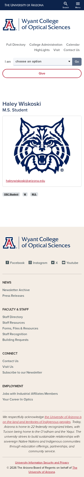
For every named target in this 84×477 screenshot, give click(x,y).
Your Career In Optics (17, 399)
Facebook (17, 263)
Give (42, 73)
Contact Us (72, 50)
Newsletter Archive (16, 290)
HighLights (42, 50)
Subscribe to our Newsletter (22, 372)
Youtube (72, 263)
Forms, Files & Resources (20, 328)
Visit (56, 50)
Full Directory (15, 45)
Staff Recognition (14, 334)
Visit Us (7, 367)
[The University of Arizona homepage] (24, 5)
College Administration (45, 45)
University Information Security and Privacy (42, 462)
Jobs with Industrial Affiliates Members (30, 394)
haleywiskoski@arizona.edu (25, 181)
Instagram (40, 263)
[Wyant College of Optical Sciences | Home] (42, 24)
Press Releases (13, 296)
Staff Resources (13, 323)
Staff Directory (12, 317)
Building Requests (15, 340)
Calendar (73, 45)
